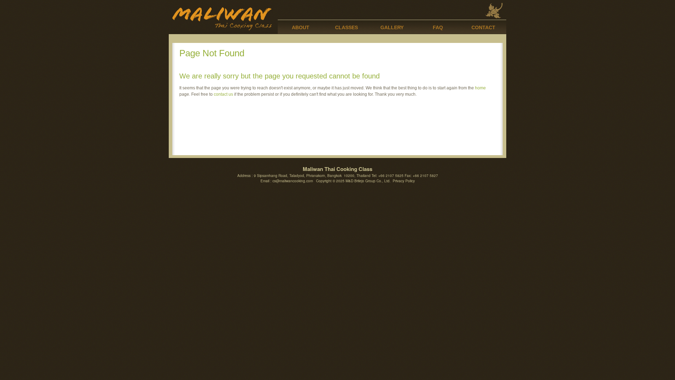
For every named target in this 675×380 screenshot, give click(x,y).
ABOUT (300, 27)
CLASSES (346, 27)
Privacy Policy (404, 180)
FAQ (438, 27)
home (480, 88)
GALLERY (392, 27)
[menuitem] (300, 26)
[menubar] (392, 27)
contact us (223, 94)
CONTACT (483, 27)
